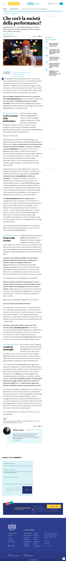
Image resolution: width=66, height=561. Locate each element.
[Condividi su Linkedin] (37, 36)
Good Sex (35, 537)
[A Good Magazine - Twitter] (9, 545)
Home (5, 9)
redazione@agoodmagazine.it (14, 555)
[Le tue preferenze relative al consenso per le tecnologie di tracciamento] (64, 559)
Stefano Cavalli (9, 34)
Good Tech (36, 539)
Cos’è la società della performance (22, 72)
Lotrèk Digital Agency (34, 559)
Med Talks (36, 544)
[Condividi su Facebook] (35, 36)
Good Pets (36, 533)
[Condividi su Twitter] (34, 36)
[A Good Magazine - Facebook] (11, 545)
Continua (17, 440)
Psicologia (6, 13)
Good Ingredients (27, 541)
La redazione (10, 539)
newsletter (14, 4)
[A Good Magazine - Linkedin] (13, 545)
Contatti (10, 537)
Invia (27, 490)
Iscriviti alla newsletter (12, 533)
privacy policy (8, 489)
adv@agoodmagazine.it (28, 555)
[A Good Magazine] (33, 3)
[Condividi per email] (39, 36)
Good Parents (26, 544)
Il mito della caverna (19, 74)
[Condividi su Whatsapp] (41, 36)
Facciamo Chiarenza (28, 535)
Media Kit (10, 535)
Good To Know (36, 541)
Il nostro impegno (11, 541)
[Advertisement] (53, 25)
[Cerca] (61, 3)
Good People (26, 546)
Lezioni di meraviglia (19, 76)
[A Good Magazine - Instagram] (12, 545)
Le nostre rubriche (37, 546)
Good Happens (27, 539)
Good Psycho (14, 9)
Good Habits (26, 537)
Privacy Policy (47, 541)
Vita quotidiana (14, 13)
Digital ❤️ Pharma (27, 533)
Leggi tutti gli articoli (34, 430)
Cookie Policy (47, 543)
